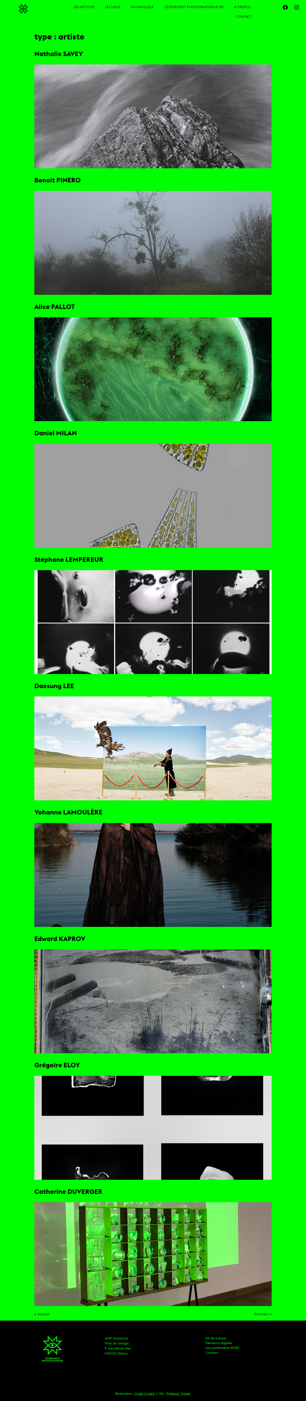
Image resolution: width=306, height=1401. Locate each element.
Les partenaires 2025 (222, 1348)
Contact (211, 1353)
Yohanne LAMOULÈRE (68, 812)
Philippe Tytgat (178, 1393)
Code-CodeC (145, 1393)
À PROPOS (242, 7)
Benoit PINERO (57, 180)
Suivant (41, 1314)
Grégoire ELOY (57, 1065)
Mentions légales (218, 1343)
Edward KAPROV (59, 938)
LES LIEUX (113, 7)
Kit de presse (215, 1338)
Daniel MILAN (55, 433)
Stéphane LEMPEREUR (68, 559)
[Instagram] (296, 7)
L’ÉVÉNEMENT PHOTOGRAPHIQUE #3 (194, 7)
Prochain (263, 1314)
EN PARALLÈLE (142, 7)
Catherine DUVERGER (68, 1191)
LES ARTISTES (84, 7)
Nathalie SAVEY (58, 53)
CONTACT (244, 16)
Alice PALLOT (54, 306)
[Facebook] (285, 7)
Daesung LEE (54, 685)
